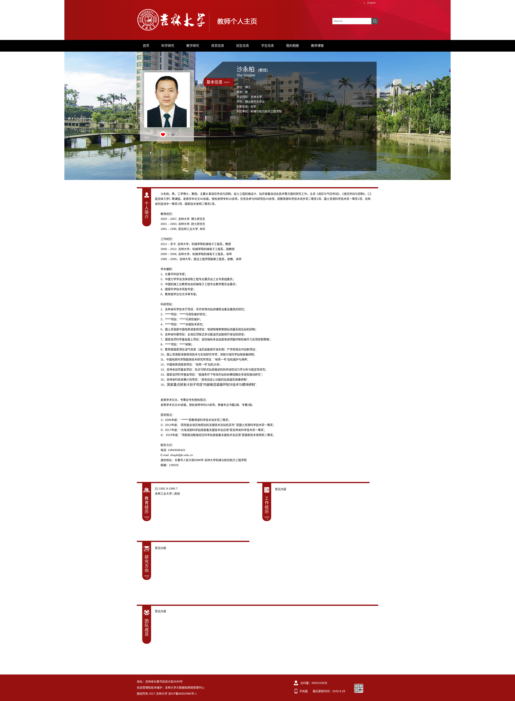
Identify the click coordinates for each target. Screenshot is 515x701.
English (371, 2)
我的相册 (292, 45)
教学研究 (192, 45)
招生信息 (242, 45)
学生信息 (267, 45)
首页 (146, 45)
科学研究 (167, 45)
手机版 (303, 691)
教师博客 (317, 45)
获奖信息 (217, 45)
